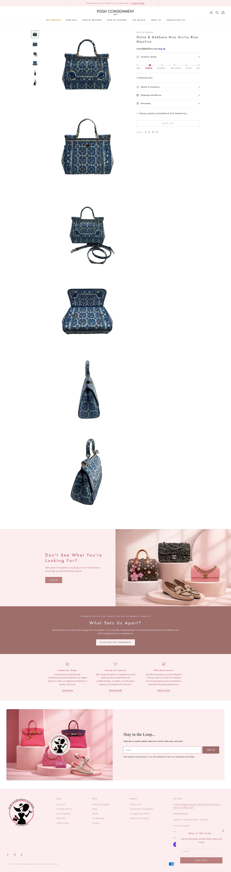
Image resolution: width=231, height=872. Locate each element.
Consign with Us (64, 809)
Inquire (53, 580)
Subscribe (201, 860)
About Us (61, 804)
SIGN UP (211, 750)
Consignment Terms (140, 813)
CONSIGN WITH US (175, 20)
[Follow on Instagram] (14, 854)
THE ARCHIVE (139, 20)
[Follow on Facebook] (7, 854)
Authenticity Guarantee (141, 809)
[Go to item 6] (35, 82)
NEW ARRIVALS (53, 20)
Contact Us (135, 804)
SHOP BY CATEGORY (117, 20)
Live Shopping (63, 813)
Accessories (98, 818)
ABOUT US (156, 20)
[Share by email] (157, 132)
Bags (94, 809)
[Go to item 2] (35, 44)
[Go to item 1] (35, 34)
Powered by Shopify (50, 864)
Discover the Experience (115, 642)
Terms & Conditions (139, 818)
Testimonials (63, 823)
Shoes (95, 813)
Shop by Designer (101, 804)
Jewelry (96, 823)
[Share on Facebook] (146, 132)
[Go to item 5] (35, 73)
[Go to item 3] (35, 53)
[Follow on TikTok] (21, 854)
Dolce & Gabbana (145, 32)
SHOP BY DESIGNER (92, 20)
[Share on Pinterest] (153, 132)
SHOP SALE (71, 20)
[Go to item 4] (35, 63)
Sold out (168, 123)
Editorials (61, 818)
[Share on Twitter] (149, 132)
